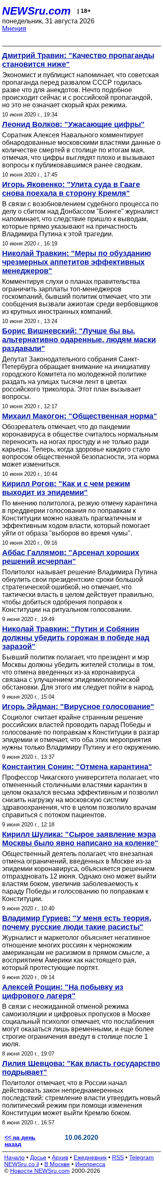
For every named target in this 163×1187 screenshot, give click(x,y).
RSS (118, 1157)
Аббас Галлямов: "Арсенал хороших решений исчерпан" (70, 557)
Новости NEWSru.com (40, 1170)
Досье (38, 1157)
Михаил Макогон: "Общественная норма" (79, 416)
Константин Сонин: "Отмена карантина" (77, 767)
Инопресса (90, 1164)
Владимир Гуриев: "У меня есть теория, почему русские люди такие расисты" (76, 922)
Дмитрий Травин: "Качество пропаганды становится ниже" (78, 59)
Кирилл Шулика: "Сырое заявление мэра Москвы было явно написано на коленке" (80, 838)
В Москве (57, 1164)
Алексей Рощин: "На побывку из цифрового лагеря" (62, 991)
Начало (14, 1157)
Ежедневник (90, 1157)
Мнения (14, 28)
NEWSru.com (36, 11)
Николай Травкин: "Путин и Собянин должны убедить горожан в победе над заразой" (75, 638)
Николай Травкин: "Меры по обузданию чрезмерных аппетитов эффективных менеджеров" (76, 262)
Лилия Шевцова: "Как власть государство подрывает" (81, 1067)
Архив (60, 1157)
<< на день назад (20, 1140)
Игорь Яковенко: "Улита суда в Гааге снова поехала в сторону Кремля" (71, 188)
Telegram (141, 1157)
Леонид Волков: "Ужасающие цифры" (73, 124)
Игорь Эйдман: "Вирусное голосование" (78, 706)
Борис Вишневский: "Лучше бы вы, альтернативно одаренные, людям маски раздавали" (79, 340)
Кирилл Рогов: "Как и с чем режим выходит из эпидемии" (66, 488)
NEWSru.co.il (21, 1164)
